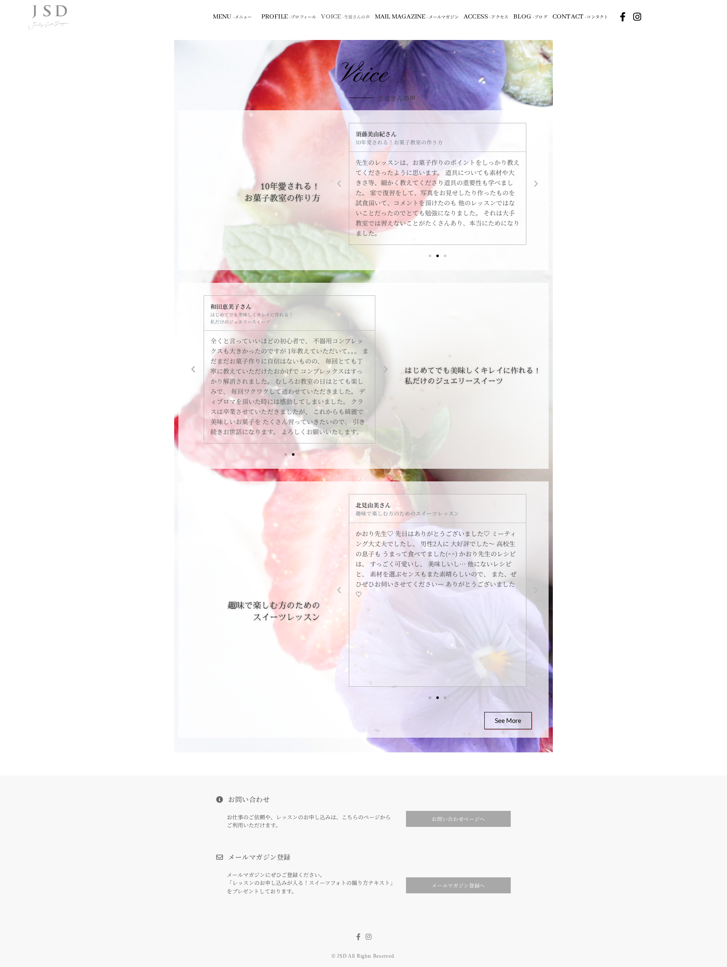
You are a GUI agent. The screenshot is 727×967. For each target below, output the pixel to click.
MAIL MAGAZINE (417, 17)
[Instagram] (636, 16)
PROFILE (288, 17)
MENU (232, 17)
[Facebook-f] (622, 16)
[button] (339, 184)
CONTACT (580, 17)
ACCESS (486, 17)
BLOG (530, 17)
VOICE (345, 17)
